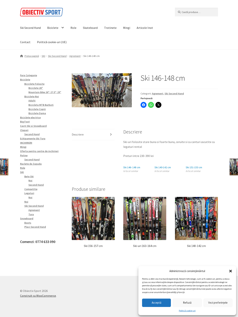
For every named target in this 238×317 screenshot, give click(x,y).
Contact (25, 42)
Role (73, 28)
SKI (43, 56)
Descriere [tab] (78, 134)
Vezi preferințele (218, 302)
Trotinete (110, 28)
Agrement (75, 56)
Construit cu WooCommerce (38, 295)
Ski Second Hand (30, 28)
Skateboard (90, 28)
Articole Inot (145, 28)
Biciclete (52, 28)
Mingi (126, 28)
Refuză (187, 302)
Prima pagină (32, 56)
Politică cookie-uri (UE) (52, 42)
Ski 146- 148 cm (131, 167)
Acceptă (156, 302)
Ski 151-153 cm (194, 167)
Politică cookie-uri (187, 310)
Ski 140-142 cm (163, 167)
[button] (230, 271)
